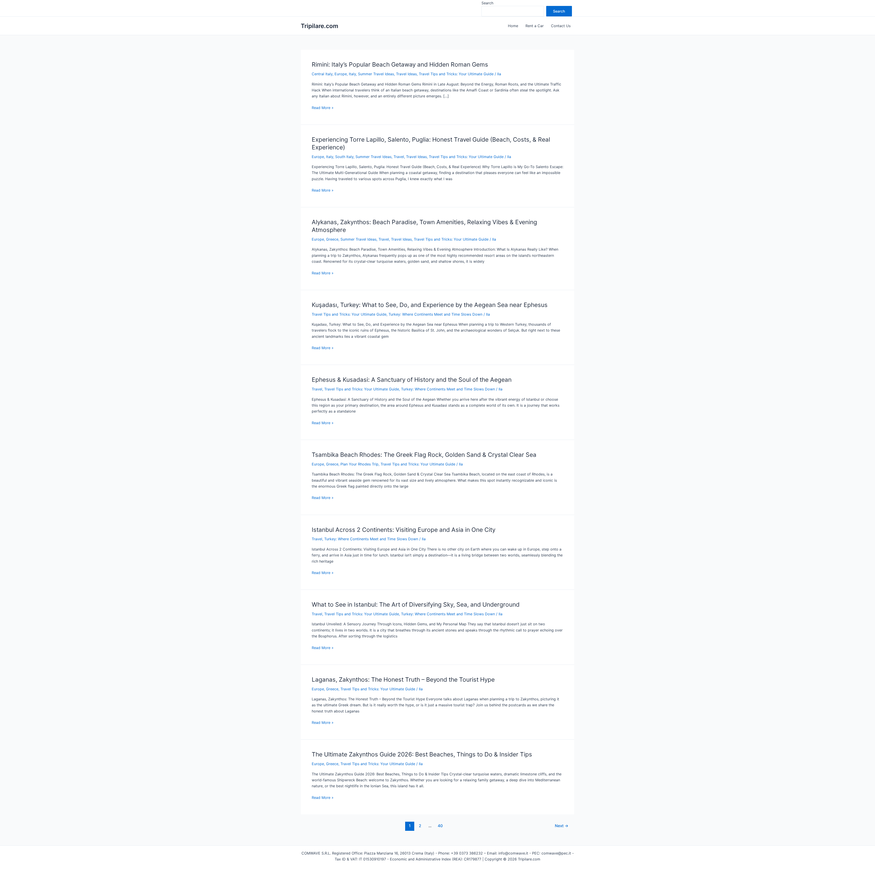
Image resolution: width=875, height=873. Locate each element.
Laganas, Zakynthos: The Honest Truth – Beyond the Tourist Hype (403, 679)
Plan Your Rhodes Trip (359, 464)
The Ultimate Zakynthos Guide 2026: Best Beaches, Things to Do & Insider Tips (422, 754)
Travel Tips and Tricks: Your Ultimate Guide (456, 74)
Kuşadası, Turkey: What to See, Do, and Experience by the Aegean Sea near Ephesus (430, 304)
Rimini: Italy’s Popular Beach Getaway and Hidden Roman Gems (400, 64)
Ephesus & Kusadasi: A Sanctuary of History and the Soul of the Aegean (412, 379)
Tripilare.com (319, 25)
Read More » (323, 108)
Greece (332, 239)
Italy (352, 74)
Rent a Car (534, 25)
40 (440, 825)
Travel (399, 156)
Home (513, 25)
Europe (341, 74)
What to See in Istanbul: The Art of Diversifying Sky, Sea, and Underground (416, 604)
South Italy (344, 156)
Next (561, 825)
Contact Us (561, 25)
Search (487, 3)
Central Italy (322, 74)
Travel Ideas (406, 74)
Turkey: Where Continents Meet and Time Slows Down (435, 314)
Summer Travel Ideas (376, 74)
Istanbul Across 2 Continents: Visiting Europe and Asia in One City (403, 529)
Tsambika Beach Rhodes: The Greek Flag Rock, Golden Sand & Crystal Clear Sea (424, 454)
